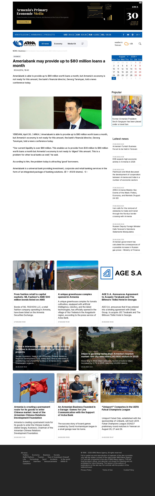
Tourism (41, 457)
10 (114, 69)
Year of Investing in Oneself (58, 457)
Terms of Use (107, 470)
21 (131, 72)
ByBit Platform (28, 457)
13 (127, 69)
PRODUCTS (49, 35)
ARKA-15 (64, 461)
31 (114, 78)
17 (114, 72)
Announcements (50, 461)
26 (123, 75)
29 (136, 75)
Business (17, 56)
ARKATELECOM (22, 35)
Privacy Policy (86, 470)
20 (127, 72)
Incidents (53, 459)
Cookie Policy (129, 470)
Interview (37, 461)
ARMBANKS (36, 35)
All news (45, 44)
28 (131, 75)
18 (118, 72)
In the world (65, 459)
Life (24, 459)
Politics (25, 455)
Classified (27, 463)
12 (122, 69)
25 (118, 75)
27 (127, 75)
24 (114, 75)
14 (131, 69)
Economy (58, 44)
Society (57, 455)
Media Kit (72, 44)
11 (118, 69)
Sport (44, 459)
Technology (34, 459)
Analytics (26, 461)
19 (123, 72)
